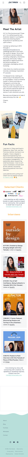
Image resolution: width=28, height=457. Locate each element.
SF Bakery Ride (8, 177)
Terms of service (19, 451)
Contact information (19, 453)
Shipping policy (9, 453)
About (5, 420)
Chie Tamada (12, 448)
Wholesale (6, 431)
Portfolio (5, 428)
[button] (3, 2)
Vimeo (7, 362)
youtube (8, 72)
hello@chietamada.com (14, 206)
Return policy (20, 448)
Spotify (18, 250)
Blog (4, 424)
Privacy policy (10, 451)
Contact (5, 435)
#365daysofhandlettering (11, 49)
